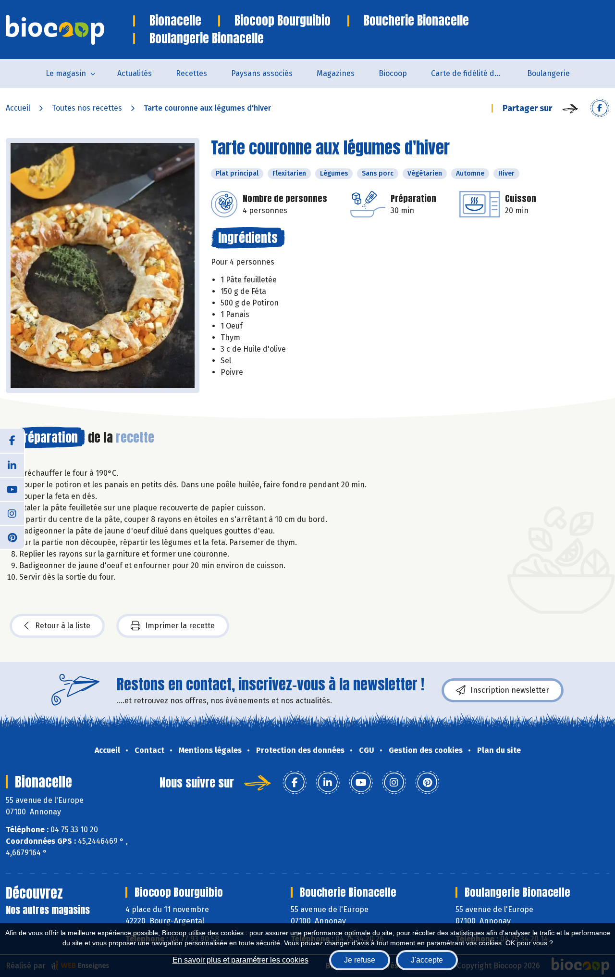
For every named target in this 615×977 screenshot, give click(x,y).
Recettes (191, 73)
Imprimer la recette (180, 625)
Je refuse (359, 960)
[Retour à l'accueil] (69, 30)
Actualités (134, 73)
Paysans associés (262, 73)
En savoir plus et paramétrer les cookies (240, 960)
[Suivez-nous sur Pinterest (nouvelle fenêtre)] (12, 537)
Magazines (336, 73)
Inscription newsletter (509, 690)
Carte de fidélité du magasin (473, 73)
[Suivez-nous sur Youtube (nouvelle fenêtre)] (12, 489)
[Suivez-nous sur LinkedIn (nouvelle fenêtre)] (12, 465)
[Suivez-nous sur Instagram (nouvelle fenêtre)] (12, 513)
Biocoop (393, 73)
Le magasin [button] (66, 73)
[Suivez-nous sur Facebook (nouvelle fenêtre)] (12, 441)
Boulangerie (548, 73)
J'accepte (427, 960)
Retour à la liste (62, 625)
